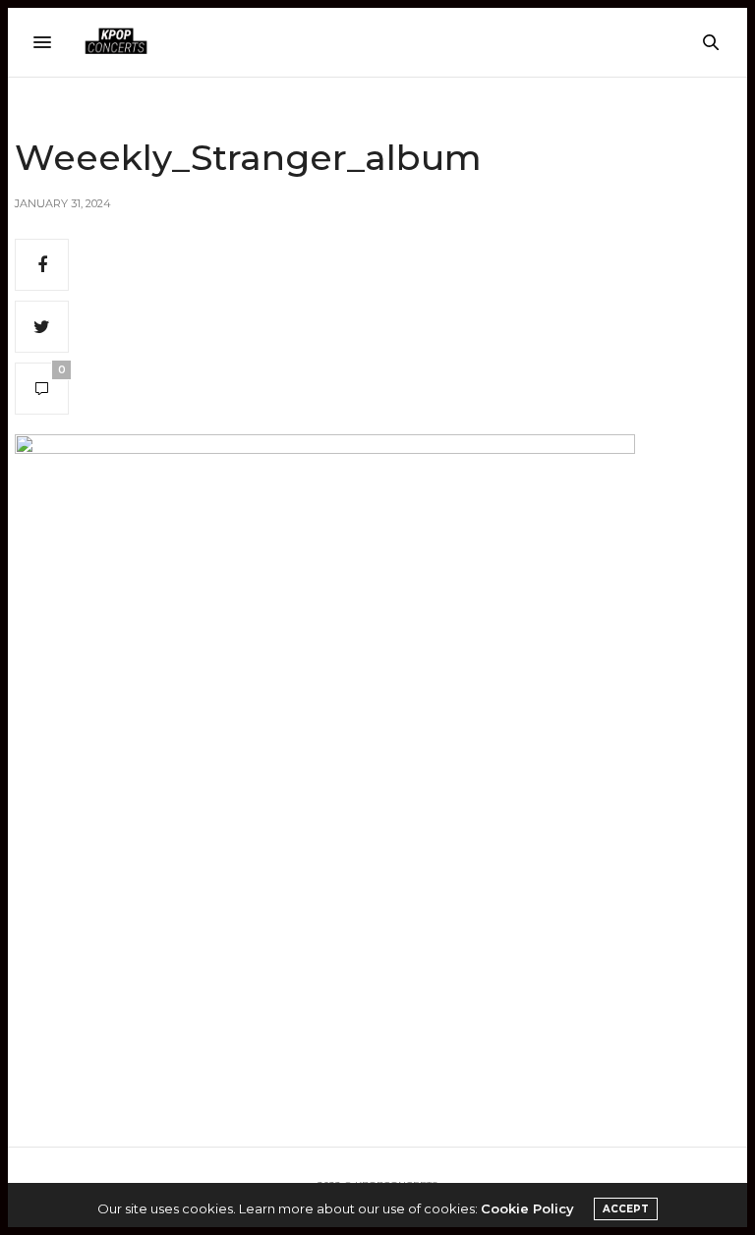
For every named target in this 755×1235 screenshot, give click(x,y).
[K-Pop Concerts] (116, 42)
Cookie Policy (527, 1208)
